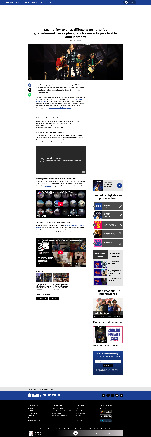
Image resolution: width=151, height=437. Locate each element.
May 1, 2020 (60, 127)
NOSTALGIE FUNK (108, 233)
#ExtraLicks (68, 123)
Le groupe (48, 186)
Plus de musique (116, 433)
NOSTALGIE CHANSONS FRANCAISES (108, 186)
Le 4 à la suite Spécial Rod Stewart (114, 262)
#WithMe (62, 123)
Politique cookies (72, 429)
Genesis (69, 99)
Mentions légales (58, 429)
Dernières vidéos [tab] (115, 254)
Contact (50, 429)
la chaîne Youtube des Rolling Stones (60, 108)
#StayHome (52, 123)
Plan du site (43, 429)
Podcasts (35, 2)
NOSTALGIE (106, 205)
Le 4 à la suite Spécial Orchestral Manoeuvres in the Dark (114, 272)
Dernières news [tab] (100, 254)
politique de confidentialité (99, 372)
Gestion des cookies (106, 429)
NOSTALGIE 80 (107, 242)
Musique (26, 2)
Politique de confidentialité (85, 429)
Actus (42, 2)
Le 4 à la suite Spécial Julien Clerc (114, 279)
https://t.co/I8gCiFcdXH (42, 123)
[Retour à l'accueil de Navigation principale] (9, 2)
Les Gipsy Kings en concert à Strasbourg (105, 345)
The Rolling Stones (102, 313)
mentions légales (108, 371)
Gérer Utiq (96, 429)
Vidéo (49, 2)
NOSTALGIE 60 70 (108, 224)
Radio (18, 2)
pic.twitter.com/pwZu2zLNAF (44, 125)
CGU (65, 429)
